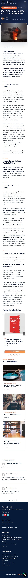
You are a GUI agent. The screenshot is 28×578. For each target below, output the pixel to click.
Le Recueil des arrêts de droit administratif (12, 539)
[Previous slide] (4, 333)
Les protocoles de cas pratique (9, 544)
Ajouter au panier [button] (14, 351)
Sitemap (20, 574)
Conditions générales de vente (9, 558)
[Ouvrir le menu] (25, 2)
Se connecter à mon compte (9, 554)
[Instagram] (3, 515)
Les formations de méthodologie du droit (12, 537)
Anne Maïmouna (11, 474)
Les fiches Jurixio (6, 535)
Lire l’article (7, 389)
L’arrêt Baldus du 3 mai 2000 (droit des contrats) (12, 386)
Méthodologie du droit (7, 522)
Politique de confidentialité (8, 563)
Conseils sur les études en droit (9, 527)
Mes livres (4, 546)
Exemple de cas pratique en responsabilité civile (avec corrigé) (12, 443)
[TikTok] (8, 515)
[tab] (10, 354)
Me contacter (5, 560)
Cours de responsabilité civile (9, 7)
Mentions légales (6, 565)
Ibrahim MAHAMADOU (13, 463)
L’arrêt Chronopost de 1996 (12, 414)
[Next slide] (24, 333)
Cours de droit (5, 525)
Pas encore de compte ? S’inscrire (10, 556)
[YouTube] (5, 515)
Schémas (4, 541)
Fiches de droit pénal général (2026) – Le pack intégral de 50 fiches (13, 341)
